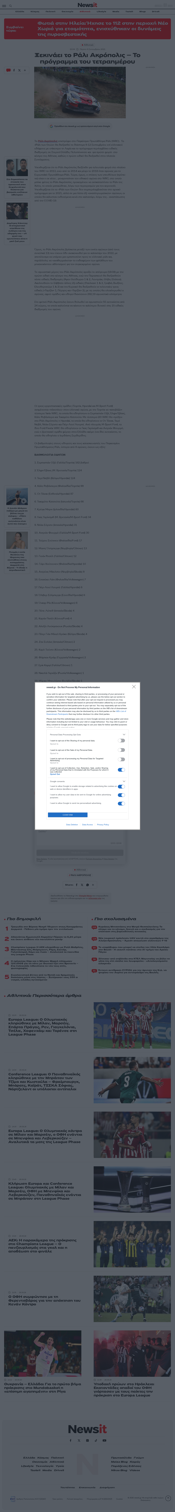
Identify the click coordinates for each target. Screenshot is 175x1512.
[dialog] (87, 756)
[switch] (121, 740)
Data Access (87, 824)
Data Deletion (72, 824)
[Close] (134, 687)
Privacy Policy (103, 824)
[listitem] (87, 734)
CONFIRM (68, 815)
